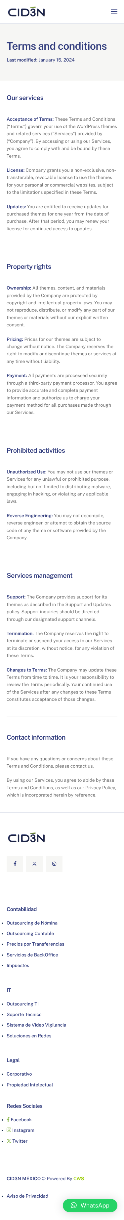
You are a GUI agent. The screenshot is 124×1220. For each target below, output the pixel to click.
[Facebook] (15, 864)
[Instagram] (54, 864)
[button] (90, 1205)
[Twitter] (34, 864)
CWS (78, 1179)
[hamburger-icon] (114, 11)
